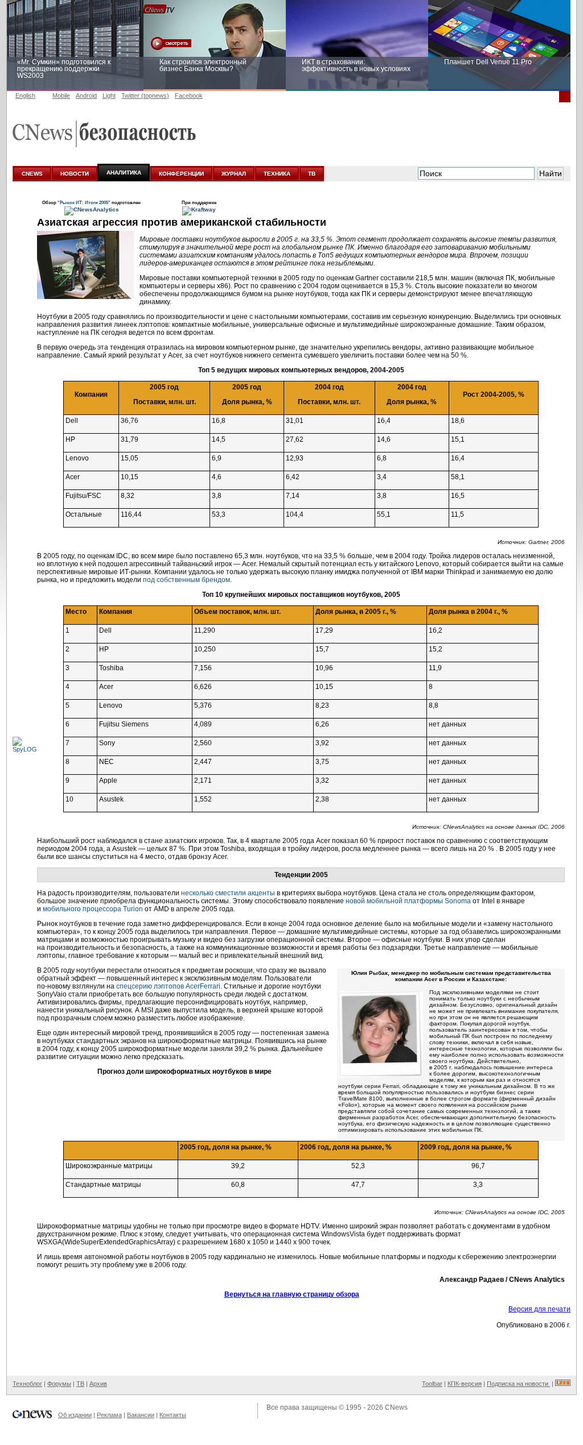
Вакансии (140, 1414)
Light (109, 95)
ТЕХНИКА (277, 174)
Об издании (75, 1414)
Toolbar (432, 1383)
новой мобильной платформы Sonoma (408, 901)
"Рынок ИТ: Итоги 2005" (85, 202)
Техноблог (27, 1383)
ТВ (311, 174)
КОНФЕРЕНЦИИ (181, 174)
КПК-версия (464, 1383)
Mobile (61, 95)
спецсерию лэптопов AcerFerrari (168, 986)
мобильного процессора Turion (93, 909)
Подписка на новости (518, 1383)
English (25, 95)
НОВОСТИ (74, 174)
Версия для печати (539, 1309)
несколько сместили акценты (228, 893)
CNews (396, 1407)
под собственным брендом (186, 580)
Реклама (109, 1414)
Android (86, 95)
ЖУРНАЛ (233, 174)
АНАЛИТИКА (123, 172)
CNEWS (32, 174)
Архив (98, 1383)
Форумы (59, 1383)
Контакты (172, 1414)
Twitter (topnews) (145, 95)
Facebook (189, 95)
